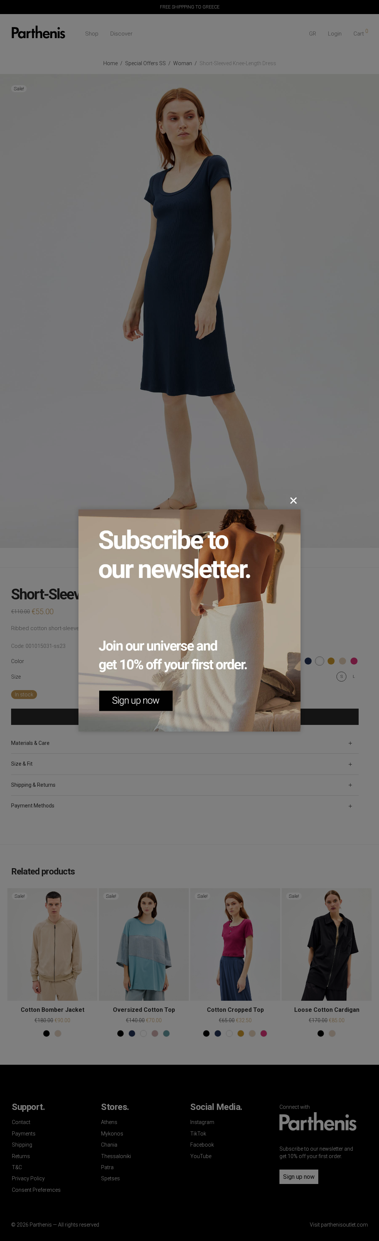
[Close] (293, 501)
